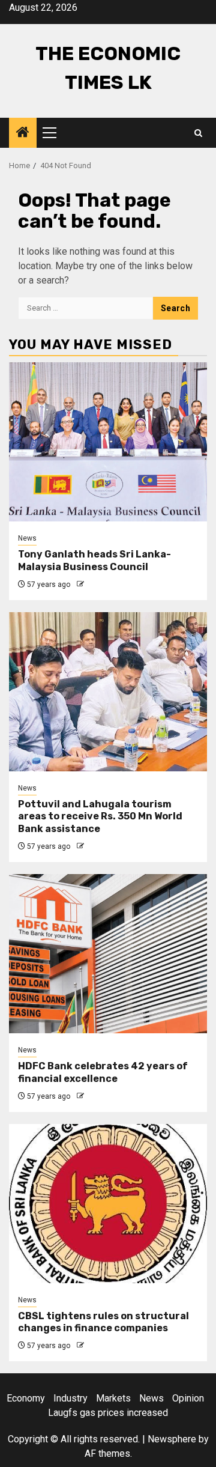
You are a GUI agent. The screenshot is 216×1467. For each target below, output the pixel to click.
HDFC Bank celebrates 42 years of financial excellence (103, 1072)
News (27, 538)
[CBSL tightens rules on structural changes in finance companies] (108, 1203)
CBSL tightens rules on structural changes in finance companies (103, 1322)
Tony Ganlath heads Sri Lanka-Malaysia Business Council (94, 560)
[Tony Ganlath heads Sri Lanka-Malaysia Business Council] (108, 441)
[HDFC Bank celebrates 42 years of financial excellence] (108, 953)
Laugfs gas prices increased (108, 1412)
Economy (26, 1398)
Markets (113, 1398)
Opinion (188, 1398)
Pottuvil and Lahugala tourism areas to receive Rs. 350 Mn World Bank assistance (100, 816)
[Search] (198, 133)
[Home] (22, 133)
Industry (70, 1398)
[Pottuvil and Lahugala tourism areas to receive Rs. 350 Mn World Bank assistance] (108, 691)
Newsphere (172, 1439)
